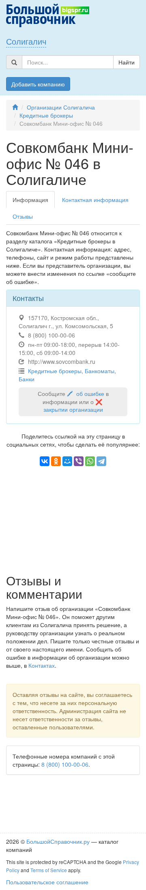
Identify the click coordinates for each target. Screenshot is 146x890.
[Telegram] (101, 461)
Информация (30, 200)
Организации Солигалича (61, 107)
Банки (26, 379)
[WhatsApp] (90, 461)
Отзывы (23, 216)
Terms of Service (48, 869)
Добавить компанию (38, 84)
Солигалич (26, 41)
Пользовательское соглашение (47, 882)
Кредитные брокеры (46, 115)
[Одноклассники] (56, 461)
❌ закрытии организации (73, 406)
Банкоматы (99, 371)
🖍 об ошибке (85, 393)
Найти (126, 62)
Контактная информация (95, 200)
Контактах (41, 665)
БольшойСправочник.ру (58, 841)
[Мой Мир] (67, 461)
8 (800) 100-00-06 (64, 764)
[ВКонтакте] (44, 461)
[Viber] (79, 461)
